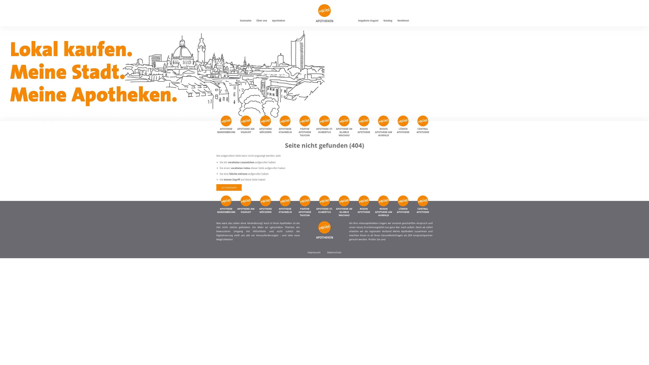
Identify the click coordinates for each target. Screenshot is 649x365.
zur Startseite (229, 187)
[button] (7, 357)
